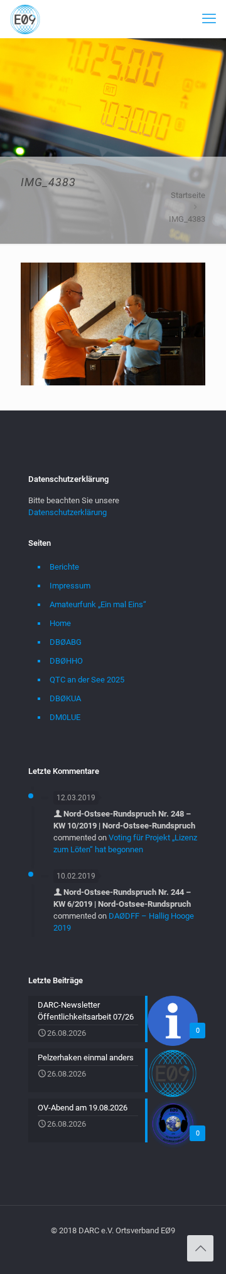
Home (60, 623)
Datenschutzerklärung (67, 512)
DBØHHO (66, 661)
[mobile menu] (209, 18)
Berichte (64, 567)
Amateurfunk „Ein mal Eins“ (98, 604)
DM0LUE (65, 717)
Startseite (188, 195)
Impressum (70, 585)
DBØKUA (65, 698)
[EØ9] (25, 18)
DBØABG (66, 642)
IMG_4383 (187, 219)
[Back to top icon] (200, 1248)
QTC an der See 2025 (87, 679)
